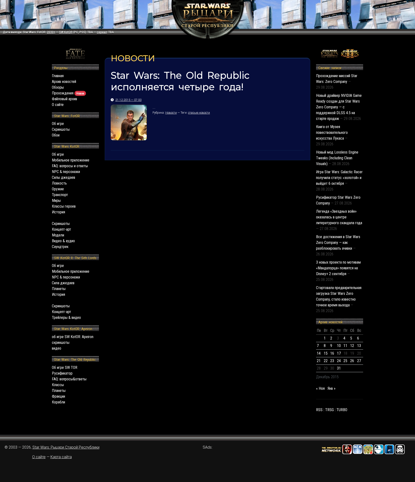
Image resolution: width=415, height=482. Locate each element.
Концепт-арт (61, 229)
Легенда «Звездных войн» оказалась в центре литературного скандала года (339, 217)
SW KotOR (66, 32)
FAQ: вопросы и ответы (70, 166)
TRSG (329, 410)
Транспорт (60, 194)
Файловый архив (64, 99)
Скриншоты (61, 129)
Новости (171, 112)
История (58, 212)
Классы (58, 385)
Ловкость (59, 183)
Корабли (58, 402)
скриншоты (60, 342)
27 (359, 360)
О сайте (58, 104)
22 (326, 360)
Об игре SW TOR (64, 367)
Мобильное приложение (70, 160)
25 (345, 360)
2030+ (51, 32)
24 (339, 360)
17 (339, 353)
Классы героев (64, 206)
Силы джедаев (63, 177)
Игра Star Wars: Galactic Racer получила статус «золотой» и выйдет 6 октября (339, 178)
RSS (319, 410)
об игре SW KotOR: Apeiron (72, 336)
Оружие (58, 189)
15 (326, 353)
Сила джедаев (63, 283)
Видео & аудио (63, 241)
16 (332, 353)
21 (319, 360)
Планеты (59, 288)
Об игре (58, 123)
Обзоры (58, 87)
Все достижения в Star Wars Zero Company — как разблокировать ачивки (338, 243)
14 (319, 353)
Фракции (58, 396)
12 (352, 345)
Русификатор (62, 373)
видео (56, 348)
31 (339, 368)
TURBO (341, 410)
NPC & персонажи (66, 171)
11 (345, 345)
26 (352, 360)
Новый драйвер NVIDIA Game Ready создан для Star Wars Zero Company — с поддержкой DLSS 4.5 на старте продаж (339, 107)
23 (332, 360)
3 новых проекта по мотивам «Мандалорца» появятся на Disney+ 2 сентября (338, 268)
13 (359, 345)
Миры (56, 200)
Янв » (332, 388)
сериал (102, 32)
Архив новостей (64, 81)
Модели (58, 235)
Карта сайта (61, 457)
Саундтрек (60, 246)
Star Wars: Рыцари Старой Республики (65, 447)
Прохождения (68, 93)
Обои (56, 135)
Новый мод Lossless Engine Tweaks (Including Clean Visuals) (337, 158)
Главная (58, 76)
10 (339, 345)
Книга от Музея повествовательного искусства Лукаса (332, 132)
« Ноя (320, 388)
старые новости (199, 112)
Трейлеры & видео (66, 317)
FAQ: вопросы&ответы (69, 379)
